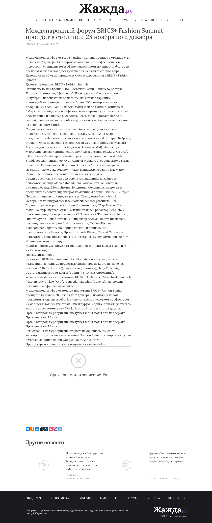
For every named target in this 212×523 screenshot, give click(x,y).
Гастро (153, 478)
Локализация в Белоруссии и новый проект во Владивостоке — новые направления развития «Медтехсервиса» (84, 461)
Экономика (66, 20)
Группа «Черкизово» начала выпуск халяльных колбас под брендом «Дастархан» (167, 457)
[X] (42, 429)
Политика (87, 20)
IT (109, 20)
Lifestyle (122, 20)
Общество (44, 20)
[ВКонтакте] (28, 429)
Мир (102, 20)
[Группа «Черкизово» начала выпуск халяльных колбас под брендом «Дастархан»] (126, 477)
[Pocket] (51, 429)
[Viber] (55, 429)
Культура (140, 20)
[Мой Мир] (37, 429)
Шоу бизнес (159, 20)
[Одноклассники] (32, 429)
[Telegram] (60, 429)
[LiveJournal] (46, 429)
